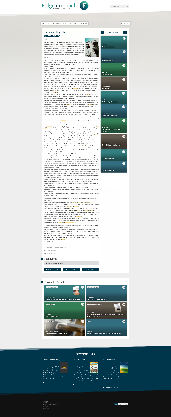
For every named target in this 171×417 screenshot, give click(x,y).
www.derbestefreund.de (81, 384)
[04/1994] (125, 32)
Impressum (45, 406)
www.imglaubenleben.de (111, 387)
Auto (115, 404)
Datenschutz (46, 408)
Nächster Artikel (90, 269)
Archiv (49, 23)
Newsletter (67, 23)
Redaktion (84, 23)
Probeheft (75, 23)
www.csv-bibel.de (50, 382)
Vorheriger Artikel (53, 269)
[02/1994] (102, 32)
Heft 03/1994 (113, 32)
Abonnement (57, 23)
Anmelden (125, 23)
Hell (120, 404)
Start (43, 23)
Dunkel (125, 404)
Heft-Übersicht (72, 269)
